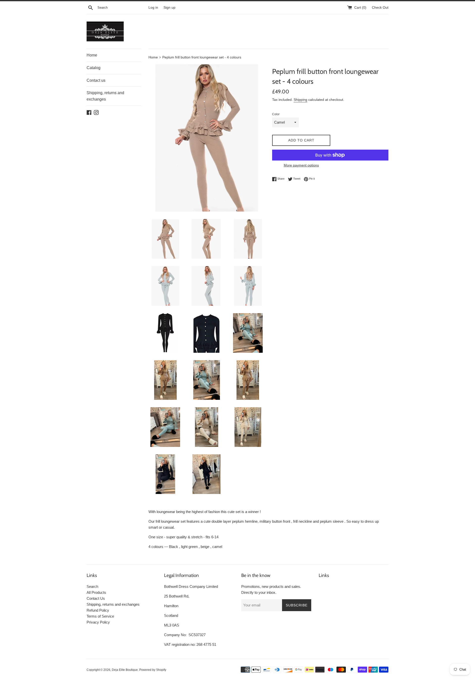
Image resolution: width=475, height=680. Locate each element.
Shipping (300, 100)
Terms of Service (100, 616)
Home (92, 55)
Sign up (169, 7)
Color (276, 114)
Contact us (96, 80)
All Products (96, 592)
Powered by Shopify (152, 670)
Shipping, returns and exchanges (105, 96)
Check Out (380, 7)
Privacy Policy (98, 622)
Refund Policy (98, 610)
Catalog (93, 68)
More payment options (301, 165)
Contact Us (96, 598)
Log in (153, 7)
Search (92, 586)
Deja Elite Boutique (125, 670)
